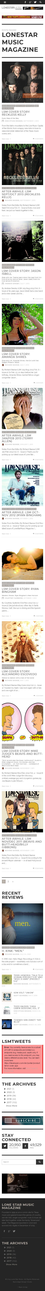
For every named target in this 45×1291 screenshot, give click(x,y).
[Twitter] (35, 2)
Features (20, 106)
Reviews (30, 947)
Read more (5, 139)
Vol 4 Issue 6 (8, 747)
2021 (9, 1089)
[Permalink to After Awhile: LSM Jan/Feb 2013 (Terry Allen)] (22, 408)
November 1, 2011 (27, 768)
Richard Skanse (12, 200)
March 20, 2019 (34, 1025)
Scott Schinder (21, 995)
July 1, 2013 (24, 283)
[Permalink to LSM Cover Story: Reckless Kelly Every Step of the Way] (22, 82)
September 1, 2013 (31, 121)
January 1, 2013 (26, 444)
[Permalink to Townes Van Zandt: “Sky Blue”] (7, 1024)
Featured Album (18, 947)
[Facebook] (25, 2)
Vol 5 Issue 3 (8, 668)
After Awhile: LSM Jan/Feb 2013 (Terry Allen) (17, 438)
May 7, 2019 (32, 995)
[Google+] (30, 2)
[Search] (5, 2)
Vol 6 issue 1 (30, 432)
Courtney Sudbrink (14, 598)
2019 (9, 1096)
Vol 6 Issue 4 (8, 267)
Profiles (30, 106)
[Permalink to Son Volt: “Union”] (7, 997)
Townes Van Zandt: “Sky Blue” (27, 1021)
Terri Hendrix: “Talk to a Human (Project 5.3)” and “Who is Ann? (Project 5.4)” (28, 978)
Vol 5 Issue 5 (30, 509)
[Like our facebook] (25, 1146)
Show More (11, 1106)
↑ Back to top (22, 1287)
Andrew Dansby (12, 283)
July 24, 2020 (25, 954)
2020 (9, 1092)
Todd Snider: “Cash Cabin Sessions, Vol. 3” (27, 1007)
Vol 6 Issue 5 (8, 108)
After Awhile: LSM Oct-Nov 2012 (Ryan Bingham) (22, 514)
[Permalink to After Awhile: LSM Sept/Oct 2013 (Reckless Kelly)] (22, 164)
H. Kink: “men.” (13, 950)
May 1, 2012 (24, 680)
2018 (9, 1099)
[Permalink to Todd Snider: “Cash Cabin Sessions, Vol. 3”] (7, 1010)
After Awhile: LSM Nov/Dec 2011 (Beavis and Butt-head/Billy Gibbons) (22, 843)
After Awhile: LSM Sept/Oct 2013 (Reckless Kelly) (21, 194)
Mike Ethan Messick (14, 121)
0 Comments (38, 139)
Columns (20, 188)
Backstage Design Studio (22, 1282)
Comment (39, 383)
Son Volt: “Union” (24, 993)
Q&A (36, 106)
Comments (39, 299)
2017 (9, 1102)
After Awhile (8, 188)
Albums (5, 947)
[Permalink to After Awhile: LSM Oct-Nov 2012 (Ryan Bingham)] (22, 485)
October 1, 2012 (26, 518)
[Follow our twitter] (5, 1146)
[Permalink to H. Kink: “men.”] (22, 924)
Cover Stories (8, 106)
